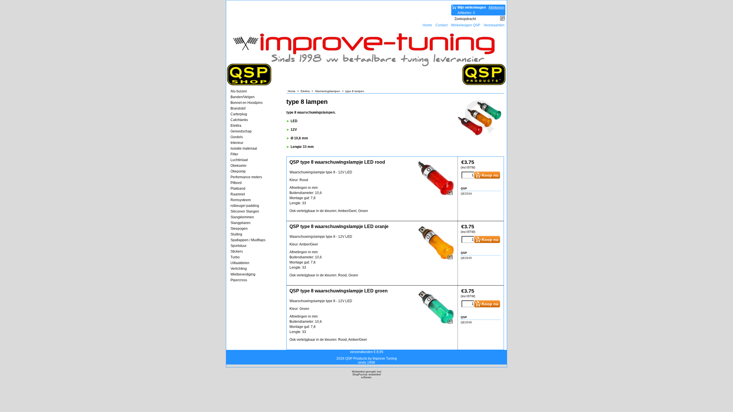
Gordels (236, 137)
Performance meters (246, 177)
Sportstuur (238, 246)
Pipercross (238, 280)
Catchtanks (239, 120)
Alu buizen (238, 91)
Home (427, 25)
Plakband (237, 189)
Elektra (235, 126)
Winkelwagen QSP (465, 25)
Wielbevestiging (242, 274)
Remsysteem (240, 200)
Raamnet (237, 194)
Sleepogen (239, 229)
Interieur (236, 143)
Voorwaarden (494, 25)
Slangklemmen (242, 217)
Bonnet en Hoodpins (246, 103)
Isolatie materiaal (243, 148)
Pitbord (236, 183)
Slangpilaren (240, 223)
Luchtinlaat (239, 160)
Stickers (236, 251)
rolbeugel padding (244, 206)
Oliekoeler (238, 166)
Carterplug (238, 114)
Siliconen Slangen (244, 211)
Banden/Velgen (242, 97)
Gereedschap (241, 131)
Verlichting (238, 269)
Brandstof (237, 108)
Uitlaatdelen (239, 263)
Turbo (235, 257)
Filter (234, 154)
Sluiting (236, 234)
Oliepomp (238, 171)
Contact (442, 25)
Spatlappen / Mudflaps (247, 240)
